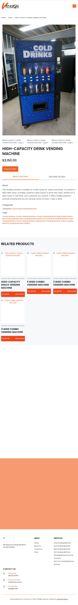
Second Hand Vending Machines (24, 209)
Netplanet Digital (62, 599)
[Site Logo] (10, 6)
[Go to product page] (13, 264)
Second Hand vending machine (56, 219)
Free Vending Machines (62, 546)
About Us (37, 546)
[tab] (20, 177)
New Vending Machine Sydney (31, 219)
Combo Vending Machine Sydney (49, 216)
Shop (36, 552)
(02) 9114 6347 (13, 575)
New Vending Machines (62, 549)
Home (36, 543)
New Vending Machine (10, 219)
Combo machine (8, 216)
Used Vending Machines (62, 543)
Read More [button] (19, 294)
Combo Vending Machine (25, 216)
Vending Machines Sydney (20, 223)
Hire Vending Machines (62, 552)
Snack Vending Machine (25, 221)
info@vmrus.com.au (15, 582)
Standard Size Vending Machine (48, 221)
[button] (74, 6)
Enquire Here (10, 169)
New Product (67, 216)
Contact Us (38, 549)
